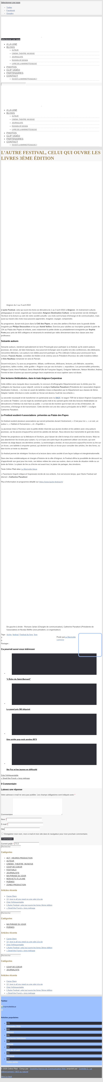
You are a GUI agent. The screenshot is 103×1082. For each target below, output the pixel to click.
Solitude (9, 1044)
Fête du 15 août (13, 1050)
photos (11, 67)
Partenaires (14, 73)
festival (16, 634)
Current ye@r (7, 844)
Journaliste (17, 57)
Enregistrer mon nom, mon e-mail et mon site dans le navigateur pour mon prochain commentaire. (46, 834)
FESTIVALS (11, 870)
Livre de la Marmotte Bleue (24, 64)
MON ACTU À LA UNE (15, 879)
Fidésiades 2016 (13, 1026)
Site (2, 829)
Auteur (15, 50)
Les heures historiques (16, 1038)
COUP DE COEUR (14, 867)
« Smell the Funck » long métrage (20, 908)
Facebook (10, 10)
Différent (10, 1032)
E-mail (3, 824)
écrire (9, 634)
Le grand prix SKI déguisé (18, 709)
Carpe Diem (11, 896)
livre (35, 634)
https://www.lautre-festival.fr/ (51, 482)
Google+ (10, 13)
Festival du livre (26, 634)
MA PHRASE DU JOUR (16, 876)
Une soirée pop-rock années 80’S (21, 739)
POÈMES (10, 882)
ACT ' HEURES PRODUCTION (19, 858)
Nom (3, 819)
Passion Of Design (20, 60)
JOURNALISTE (12, 873)
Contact (12, 76)
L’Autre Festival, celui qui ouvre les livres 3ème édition (29, 905)
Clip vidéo (13, 70)
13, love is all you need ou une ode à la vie (24, 899)
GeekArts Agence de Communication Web (48, 1069)
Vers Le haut (6, 1076)
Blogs (10, 47)
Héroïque (10, 1056)
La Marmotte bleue (29, 469)
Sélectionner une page (10, 2)
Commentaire (7, 814)
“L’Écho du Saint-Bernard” (18, 679)
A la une (11, 44)
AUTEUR (10, 861)
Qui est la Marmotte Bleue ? (24, 79)
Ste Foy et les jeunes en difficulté (21, 769)
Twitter (9, 7)
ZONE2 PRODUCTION (16, 885)
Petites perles (12, 1062)
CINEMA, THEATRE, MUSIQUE (23, 53)
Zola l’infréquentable (15, 902)
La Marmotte (70, 637)
